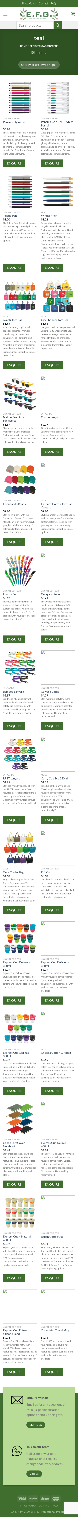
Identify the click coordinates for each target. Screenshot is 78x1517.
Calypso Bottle (50, 691)
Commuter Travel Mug (55, 1330)
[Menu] (5, 14)
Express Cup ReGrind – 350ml (55, 964)
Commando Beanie (15, 504)
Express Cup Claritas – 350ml (17, 1054)
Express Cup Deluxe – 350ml (16, 964)
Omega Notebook (52, 594)
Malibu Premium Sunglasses (13, 419)
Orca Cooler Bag (13, 872)
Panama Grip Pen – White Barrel (57, 123)
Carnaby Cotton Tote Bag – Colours (57, 505)
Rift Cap (46, 872)
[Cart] (73, 14)
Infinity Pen (10, 594)
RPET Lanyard (11, 778)
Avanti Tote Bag (12, 320)
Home (23, 46)
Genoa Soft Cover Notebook (14, 1144)
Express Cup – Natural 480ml (17, 1238)
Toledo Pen (10, 215)
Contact (43, 3)
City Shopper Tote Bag (54, 320)
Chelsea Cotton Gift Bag (56, 1052)
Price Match (29, 3)
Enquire (14, 163)
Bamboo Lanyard (13, 691)
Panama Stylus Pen (14, 122)
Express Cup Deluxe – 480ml (54, 1144)
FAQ (53, 3)
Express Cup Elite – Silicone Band (15, 1332)
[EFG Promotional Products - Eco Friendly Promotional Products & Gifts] (39, 14)
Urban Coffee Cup (52, 1236)
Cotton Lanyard (50, 417)
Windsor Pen (49, 215)
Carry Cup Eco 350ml (54, 778)
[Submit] (58, 25)
